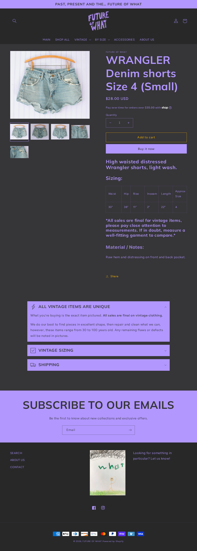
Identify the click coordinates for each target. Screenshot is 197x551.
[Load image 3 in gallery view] (60, 132)
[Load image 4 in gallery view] (80, 132)
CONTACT (17, 467)
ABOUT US (17, 460)
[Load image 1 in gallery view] (19, 132)
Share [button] (114, 276)
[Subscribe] (130, 430)
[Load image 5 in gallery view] (19, 152)
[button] (14, 21)
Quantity (111, 114)
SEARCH (16, 453)
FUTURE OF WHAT (92, 541)
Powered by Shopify (113, 541)
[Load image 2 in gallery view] (40, 132)
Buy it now (146, 149)
